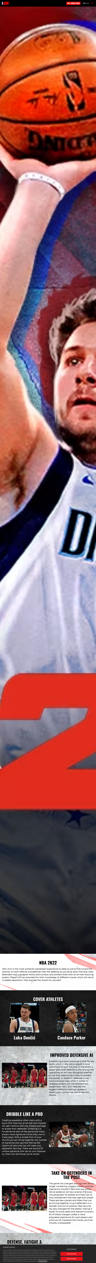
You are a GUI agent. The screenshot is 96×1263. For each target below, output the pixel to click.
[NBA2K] (5, 3)
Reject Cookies (71, 1258)
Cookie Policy (43, 1261)
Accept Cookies (71, 1254)
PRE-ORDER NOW (73, 3)
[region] (48, 1254)
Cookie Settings (71, 1249)
